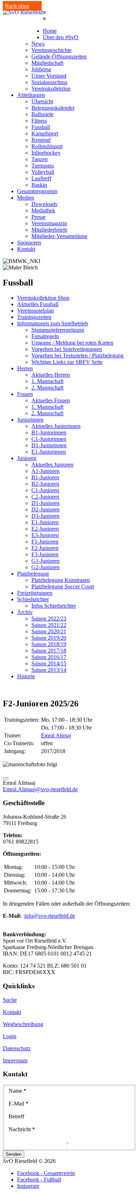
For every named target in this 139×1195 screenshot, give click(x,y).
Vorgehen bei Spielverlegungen (66, 349)
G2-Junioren (45, 567)
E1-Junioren (45, 522)
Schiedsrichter (33, 599)
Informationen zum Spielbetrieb (52, 323)
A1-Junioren (45, 471)
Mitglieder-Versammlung (59, 236)
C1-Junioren (45, 490)
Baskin (39, 185)
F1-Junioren (44, 542)
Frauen (25, 394)
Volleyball (42, 172)
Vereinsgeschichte (51, 50)
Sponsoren (29, 242)
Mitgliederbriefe (49, 230)
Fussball (40, 127)
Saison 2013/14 (48, 670)
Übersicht (42, 101)
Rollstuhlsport (47, 146)
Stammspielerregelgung (57, 330)
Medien (25, 198)
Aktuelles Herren (50, 375)
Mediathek (43, 210)
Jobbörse (41, 69)
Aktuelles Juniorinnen (56, 426)
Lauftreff (41, 178)
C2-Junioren (45, 497)
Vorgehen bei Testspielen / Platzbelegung (77, 355)
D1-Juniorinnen (49, 445)
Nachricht (22, 1129)
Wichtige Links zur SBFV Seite (67, 362)
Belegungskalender (52, 108)
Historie (26, 676)
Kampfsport (44, 133)
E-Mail (19, 1104)
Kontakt (26, 249)
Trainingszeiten (34, 317)
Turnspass (42, 166)
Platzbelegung (33, 574)
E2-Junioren (45, 529)
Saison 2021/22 (48, 625)
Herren (25, 368)
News (38, 44)
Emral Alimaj (56, 735)
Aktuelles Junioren (52, 465)
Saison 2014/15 (48, 663)
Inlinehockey (46, 153)
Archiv (25, 612)
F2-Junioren (44, 548)
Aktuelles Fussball (37, 304)
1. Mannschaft (47, 381)
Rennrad (41, 140)
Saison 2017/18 (48, 651)
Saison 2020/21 (48, 631)
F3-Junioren (44, 554)
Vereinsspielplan (35, 311)
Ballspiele (42, 114)
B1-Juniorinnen (48, 432)
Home (50, 31)
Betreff (16, 1116)
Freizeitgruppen (34, 593)
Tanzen (39, 159)
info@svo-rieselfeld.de (49, 916)
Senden (13, 1154)
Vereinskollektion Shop (43, 298)
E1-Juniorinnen (48, 452)
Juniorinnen (30, 420)
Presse (38, 217)
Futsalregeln (45, 336)
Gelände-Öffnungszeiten (59, 56)
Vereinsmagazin (49, 223)
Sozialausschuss (49, 82)
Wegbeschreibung (23, 1024)
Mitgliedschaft (47, 63)
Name (17, 1091)
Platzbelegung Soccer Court (62, 586)
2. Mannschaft (47, 388)
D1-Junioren (45, 503)
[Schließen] (6, 778)
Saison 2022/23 (48, 618)
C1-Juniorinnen (48, 439)
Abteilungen (31, 95)
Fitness (39, 121)
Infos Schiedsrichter (53, 606)
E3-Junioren (45, 535)
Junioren (26, 458)
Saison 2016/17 (48, 657)
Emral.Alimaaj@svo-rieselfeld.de (40, 789)
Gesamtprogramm (37, 191)
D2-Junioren (45, 509)
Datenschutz (17, 1048)
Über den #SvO (60, 37)
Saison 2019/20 (48, 638)
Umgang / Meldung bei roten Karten (72, 343)
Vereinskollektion (51, 89)
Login (9, 1036)
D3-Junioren (45, 516)
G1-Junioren (45, 561)
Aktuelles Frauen (50, 400)
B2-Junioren (45, 484)
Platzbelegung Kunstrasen (60, 580)
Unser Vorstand (48, 76)
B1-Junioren (45, 477)
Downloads (44, 204)
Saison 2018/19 (48, 644)
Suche (10, 1000)
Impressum (15, 1060)
